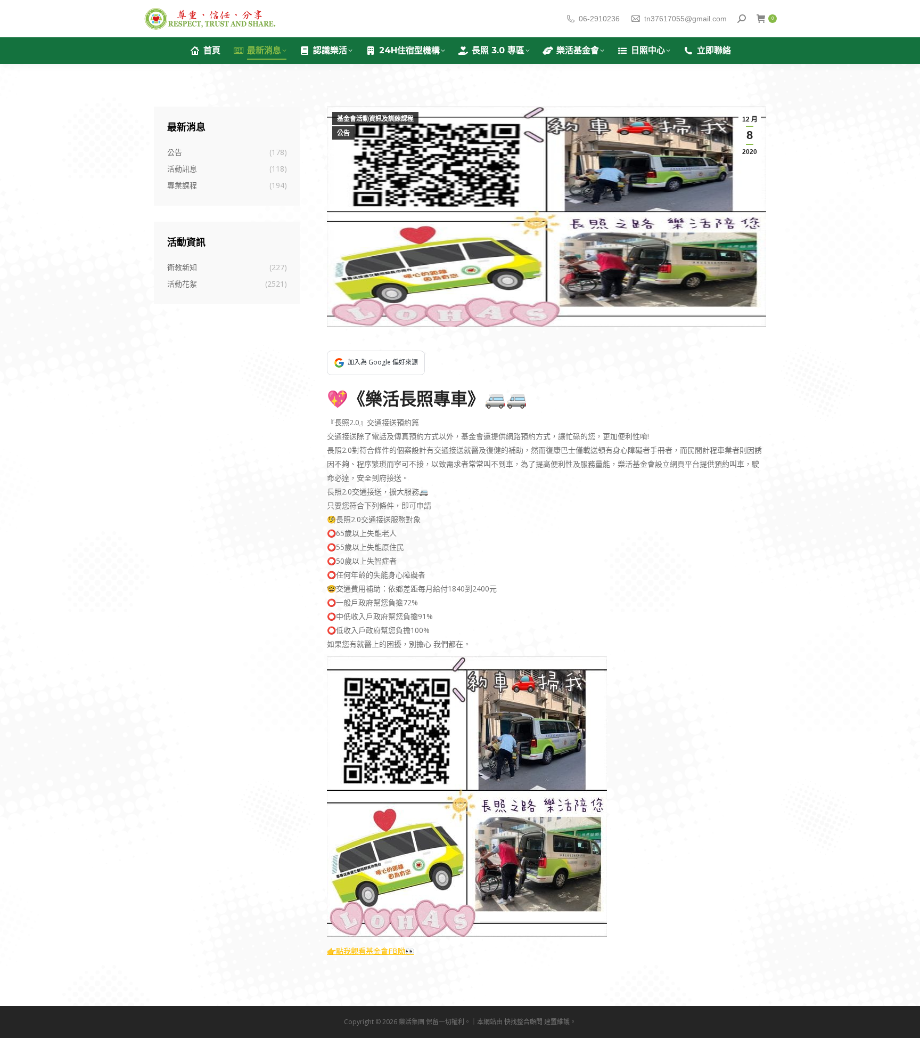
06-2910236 (599, 18)
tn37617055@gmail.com (685, 18)
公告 (343, 133)
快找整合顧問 (523, 1021)
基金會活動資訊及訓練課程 (375, 119)
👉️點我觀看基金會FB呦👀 (370, 951)
